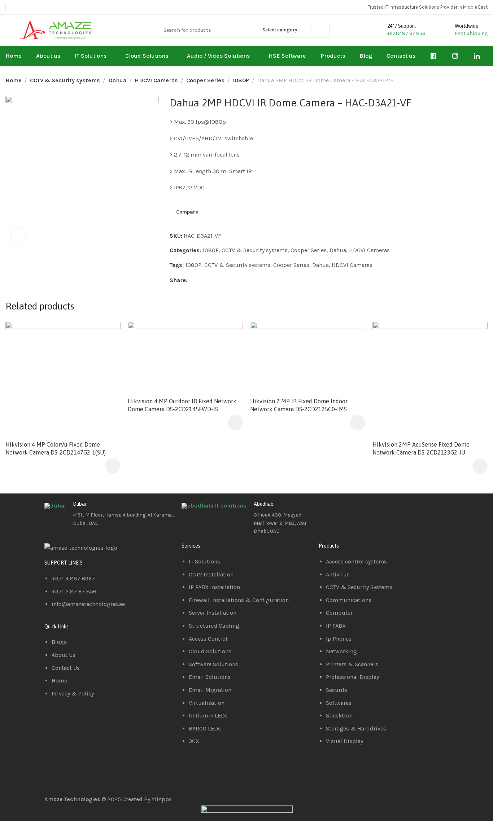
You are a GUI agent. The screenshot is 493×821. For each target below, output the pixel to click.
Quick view (107, 352)
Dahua (117, 80)
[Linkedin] (347, 510)
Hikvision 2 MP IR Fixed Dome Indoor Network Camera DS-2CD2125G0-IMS (299, 405)
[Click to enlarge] (18, 236)
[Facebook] (328, 510)
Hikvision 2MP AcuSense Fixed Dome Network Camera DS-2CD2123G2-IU (421, 448)
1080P (241, 80)
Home (13, 80)
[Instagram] (367, 510)
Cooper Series (205, 80)
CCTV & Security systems (65, 80)
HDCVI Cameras (156, 80)
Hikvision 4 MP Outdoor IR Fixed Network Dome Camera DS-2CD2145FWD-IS (182, 405)
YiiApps (162, 799)
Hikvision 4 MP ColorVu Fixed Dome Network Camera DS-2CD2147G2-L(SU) (55, 448)
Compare (187, 212)
